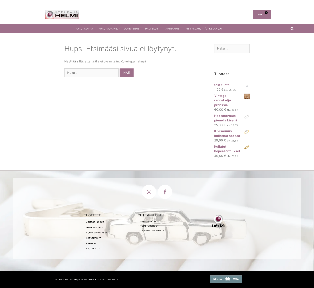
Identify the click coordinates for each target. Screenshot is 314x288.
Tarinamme (172, 28)
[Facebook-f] (165, 192)
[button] (292, 29)
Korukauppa (84, 28)
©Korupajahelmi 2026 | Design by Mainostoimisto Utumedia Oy (86, 280)
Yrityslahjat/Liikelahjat (204, 28)
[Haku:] (92, 72)
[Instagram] (149, 192)
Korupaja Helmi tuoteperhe (119, 28)
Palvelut (151, 28)
